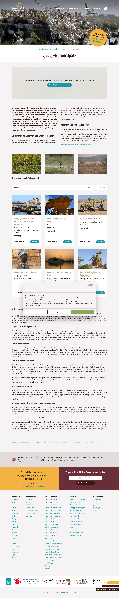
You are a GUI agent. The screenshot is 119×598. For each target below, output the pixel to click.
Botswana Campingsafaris (53, 544)
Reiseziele (60, 9)
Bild (37, 442)
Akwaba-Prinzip (75, 502)
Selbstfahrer (30, 505)
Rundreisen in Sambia (52, 502)
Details (34, 242)
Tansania (19, 461)
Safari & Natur (30, 513)
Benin (14, 502)
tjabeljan (86, 442)
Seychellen (15, 541)
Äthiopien (15, 499)
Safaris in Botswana (51, 527)
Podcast (47, 569)
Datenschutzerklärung (62, 592)
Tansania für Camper (51, 541)
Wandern (29, 516)
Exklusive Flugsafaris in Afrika (54, 557)
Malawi (14, 521)
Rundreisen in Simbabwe (53, 505)
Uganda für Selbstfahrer (53, 549)
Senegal (14, 538)
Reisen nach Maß (75, 519)
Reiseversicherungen (76, 521)
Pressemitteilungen (76, 535)
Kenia (14, 516)
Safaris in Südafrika (51, 533)
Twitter (97, 502)
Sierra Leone (16, 544)
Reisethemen (74, 9)
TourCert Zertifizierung (77, 533)
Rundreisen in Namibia (52, 513)
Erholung (29, 499)
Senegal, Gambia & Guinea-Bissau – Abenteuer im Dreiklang (25, 222)
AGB (75, 592)
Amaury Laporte (21, 442)
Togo (13, 555)
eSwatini (14, 508)
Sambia (14, 535)
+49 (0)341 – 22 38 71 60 (35, 484)
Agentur (72, 527)
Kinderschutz (74, 530)
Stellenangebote (75, 524)
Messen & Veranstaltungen (78, 513)
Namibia (14, 530)
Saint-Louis (32, 390)
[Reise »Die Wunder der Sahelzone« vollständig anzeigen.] (26, 259)
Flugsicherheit (74, 505)
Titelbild (14, 442)
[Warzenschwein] (59, 164)
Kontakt (97, 9)
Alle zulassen (83, 312)
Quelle (27, 442)
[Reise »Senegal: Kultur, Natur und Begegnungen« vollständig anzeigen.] (92, 259)
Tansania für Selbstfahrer (53, 546)
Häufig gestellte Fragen (77, 508)
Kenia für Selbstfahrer (52, 552)
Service (86, 9)
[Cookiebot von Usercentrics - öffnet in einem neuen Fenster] (87, 285)
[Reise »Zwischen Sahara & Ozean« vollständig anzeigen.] (92, 205)
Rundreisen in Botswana (53, 508)
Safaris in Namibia (51, 530)
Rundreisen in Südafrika (53, 510)
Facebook (98, 499)
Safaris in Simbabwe (51, 524)
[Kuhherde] (92, 164)
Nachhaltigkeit (74, 516)
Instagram (98, 508)
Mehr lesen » (70, 460)
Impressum (46, 592)
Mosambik (15, 527)
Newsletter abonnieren (85, 483)
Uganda (14, 557)
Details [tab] (60, 290)
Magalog (47, 566)
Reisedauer (91, 187)
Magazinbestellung (76, 510)
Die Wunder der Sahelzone (25, 273)
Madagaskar (16, 519)
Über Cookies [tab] (84, 290)
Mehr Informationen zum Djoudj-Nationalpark (76, 145)
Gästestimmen (49, 560)
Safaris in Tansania (51, 535)
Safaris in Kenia (50, 538)
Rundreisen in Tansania (52, 516)
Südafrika (15, 549)
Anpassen (58, 312)
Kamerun (15, 513)
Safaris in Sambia (50, 521)
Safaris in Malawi (50, 519)
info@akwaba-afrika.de (36, 486)
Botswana (15, 505)
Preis (101, 187)
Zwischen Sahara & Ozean (90, 219)
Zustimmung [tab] (35, 290)
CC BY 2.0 (33, 442)
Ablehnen (36, 312)
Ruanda (14, 533)
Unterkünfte (49, 563)
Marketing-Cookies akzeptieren (59, 85)
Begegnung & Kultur (32, 510)
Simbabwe (15, 546)
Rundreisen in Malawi (52, 499)
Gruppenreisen (31, 508)
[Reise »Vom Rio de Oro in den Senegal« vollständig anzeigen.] (59, 205)
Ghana (14, 510)
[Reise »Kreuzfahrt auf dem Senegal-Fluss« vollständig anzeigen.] (59, 259)
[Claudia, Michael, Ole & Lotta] (14, 460)
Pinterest (98, 510)
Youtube (97, 505)
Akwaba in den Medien (77, 499)
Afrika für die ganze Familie (54, 555)
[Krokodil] (26, 164)
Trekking (28, 502)
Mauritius (15, 524)
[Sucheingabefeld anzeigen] (105, 8)
